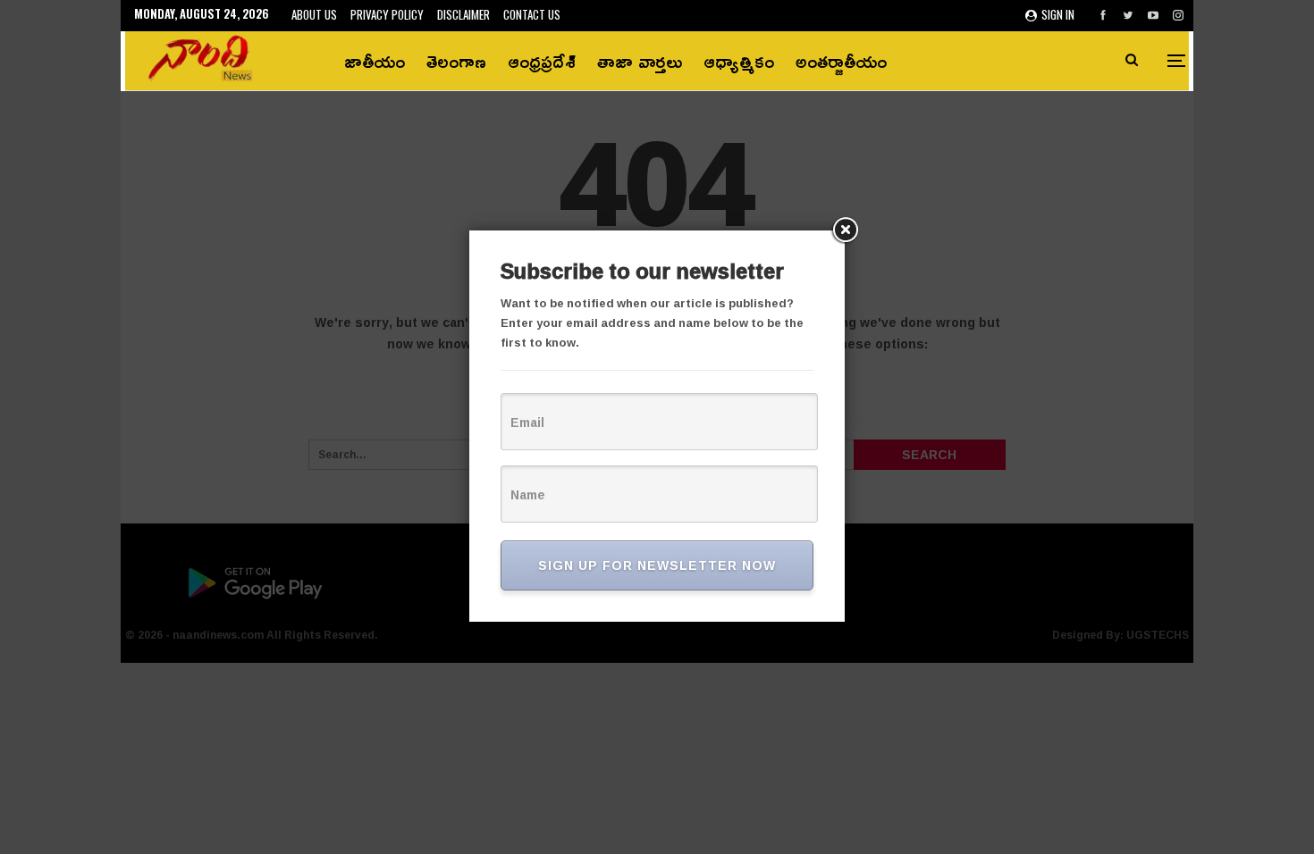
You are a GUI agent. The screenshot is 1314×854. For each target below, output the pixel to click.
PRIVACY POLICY (387, 14)
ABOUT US (314, 14)
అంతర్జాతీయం (841, 61)
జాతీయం (374, 61)
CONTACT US (531, 14)
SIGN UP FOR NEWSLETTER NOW (657, 565)
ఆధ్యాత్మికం (738, 61)
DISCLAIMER (463, 14)
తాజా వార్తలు (639, 61)
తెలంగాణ (456, 61)
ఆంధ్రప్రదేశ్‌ (542, 61)
